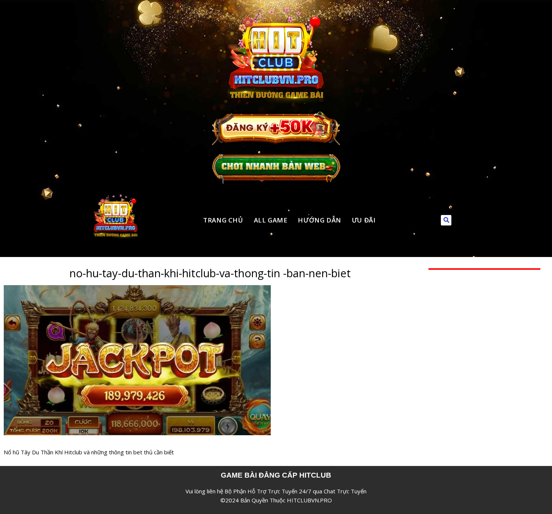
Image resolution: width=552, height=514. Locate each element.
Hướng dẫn (319, 220)
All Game (271, 220)
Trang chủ (223, 220)
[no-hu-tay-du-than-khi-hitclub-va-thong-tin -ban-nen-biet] (137, 289)
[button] (446, 220)
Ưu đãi (364, 220)
